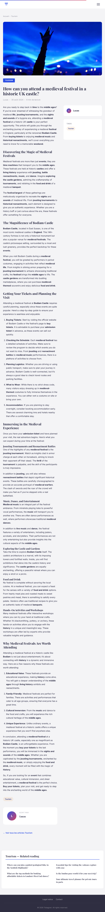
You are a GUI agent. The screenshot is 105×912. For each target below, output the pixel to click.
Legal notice (48, 899)
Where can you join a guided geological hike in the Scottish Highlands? (28, 866)
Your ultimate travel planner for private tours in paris (76, 880)
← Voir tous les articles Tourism (17, 833)
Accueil (6, 16)
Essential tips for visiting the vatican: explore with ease (76, 866)
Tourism (14, 16)
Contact (59, 899)
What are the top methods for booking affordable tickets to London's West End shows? (28, 874)
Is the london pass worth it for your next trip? (76, 873)
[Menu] (98, 4)
